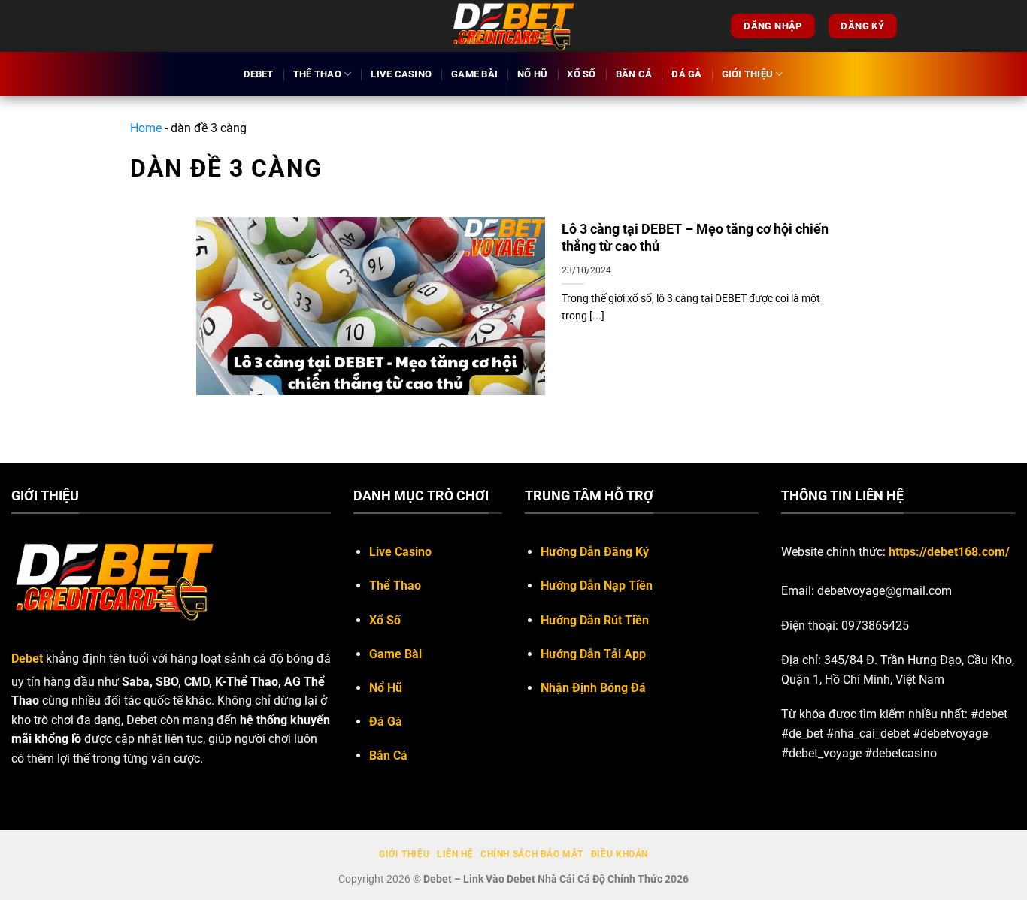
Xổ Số (581, 74)
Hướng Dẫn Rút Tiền (595, 620)
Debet (258, 74)
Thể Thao (317, 74)
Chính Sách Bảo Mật (531, 854)
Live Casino (401, 74)
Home (146, 128)
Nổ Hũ (532, 74)
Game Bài (474, 74)
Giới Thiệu (748, 74)
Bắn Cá (634, 74)
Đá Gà (686, 74)
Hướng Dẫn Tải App (593, 654)
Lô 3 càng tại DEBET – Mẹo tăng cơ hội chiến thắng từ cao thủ (695, 237)
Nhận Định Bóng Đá (593, 688)
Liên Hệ (455, 854)
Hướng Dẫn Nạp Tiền (597, 585)
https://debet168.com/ (949, 552)
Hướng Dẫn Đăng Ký (595, 552)
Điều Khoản (619, 854)
